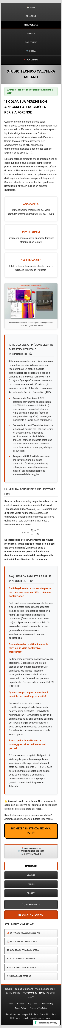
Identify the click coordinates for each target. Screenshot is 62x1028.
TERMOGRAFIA (31, 25)
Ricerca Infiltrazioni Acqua (21, 967)
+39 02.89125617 (35, 992)
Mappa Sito (32, 1004)
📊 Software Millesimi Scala (22, 942)
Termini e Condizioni (38, 1008)
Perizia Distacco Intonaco (21, 959)
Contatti (20, 1004)
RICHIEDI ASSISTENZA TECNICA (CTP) (31, 830)
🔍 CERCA (31, 51)
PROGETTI (31, 893)
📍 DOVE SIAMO (31, 60)
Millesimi (31, 16)
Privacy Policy (47, 1004)
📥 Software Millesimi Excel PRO (23, 933)
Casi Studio (31, 42)
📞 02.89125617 (31, 904)
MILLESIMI (31, 875)
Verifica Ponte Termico (19, 976)
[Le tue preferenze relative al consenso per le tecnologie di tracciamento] (46, 1023)
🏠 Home (31, 7)
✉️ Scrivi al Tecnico (30, 914)
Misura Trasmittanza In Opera (23, 950)
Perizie (31, 33)
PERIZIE (31, 884)
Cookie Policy (20, 1008)
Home (10, 1004)
